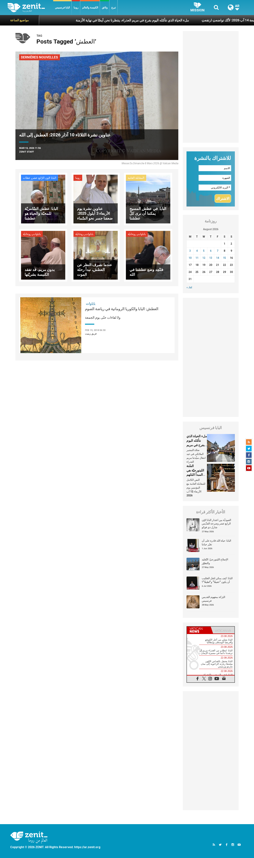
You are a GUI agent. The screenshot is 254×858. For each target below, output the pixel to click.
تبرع (113, 7)
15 (224, 257)
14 (217, 257)
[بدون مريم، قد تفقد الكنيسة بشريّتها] (43, 255)
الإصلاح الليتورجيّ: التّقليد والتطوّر (215, 561)
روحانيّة (27, 234)
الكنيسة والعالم (90, 7)
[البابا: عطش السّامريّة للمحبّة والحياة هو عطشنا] (43, 199)
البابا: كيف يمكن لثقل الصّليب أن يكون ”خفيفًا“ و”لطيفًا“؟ (217, 580)
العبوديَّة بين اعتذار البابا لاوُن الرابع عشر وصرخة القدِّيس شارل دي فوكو (216, 523)
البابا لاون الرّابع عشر (44, 178)
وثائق (105, 7)
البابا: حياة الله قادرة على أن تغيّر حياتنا (216, 542)
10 (190, 257)
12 (203, 257)
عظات (26, 178)
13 (210, 257)
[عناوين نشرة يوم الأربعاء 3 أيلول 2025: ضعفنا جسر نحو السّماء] (95, 199)
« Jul (189, 287)
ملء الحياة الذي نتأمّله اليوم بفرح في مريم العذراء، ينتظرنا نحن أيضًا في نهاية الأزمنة (105, 20)
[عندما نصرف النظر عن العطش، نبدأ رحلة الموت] (95, 255)
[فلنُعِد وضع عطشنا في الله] (148, 255)
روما (76, 7)
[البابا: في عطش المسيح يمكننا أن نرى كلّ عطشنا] (148, 199)
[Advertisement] (211, 87)
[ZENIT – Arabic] (30, 7)
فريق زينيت (91, 333)
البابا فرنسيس (62, 7)
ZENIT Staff (26, 151)
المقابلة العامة (136, 178)
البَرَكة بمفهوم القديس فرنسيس (213, 599)
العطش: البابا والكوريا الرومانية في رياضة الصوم (121, 309)
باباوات (37, 234)
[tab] (199, 630)
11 (196, 257)
